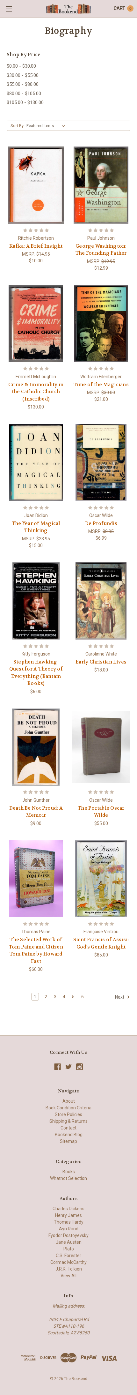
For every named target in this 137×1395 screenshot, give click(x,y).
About (68, 1101)
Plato (68, 1248)
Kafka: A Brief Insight (36, 246)
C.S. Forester (68, 1255)
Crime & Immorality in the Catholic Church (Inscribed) (35, 391)
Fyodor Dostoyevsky (68, 1235)
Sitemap (68, 1141)
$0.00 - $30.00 (21, 66)
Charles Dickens (68, 1208)
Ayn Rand (68, 1228)
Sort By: (18, 125)
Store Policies (68, 1114)
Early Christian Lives (101, 662)
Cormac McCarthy (68, 1262)
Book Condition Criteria (68, 1107)
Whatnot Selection (68, 1178)
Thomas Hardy (68, 1222)
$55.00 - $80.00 (23, 84)
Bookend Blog (69, 1134)
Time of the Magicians (101, 384)
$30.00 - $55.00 (23, 75)
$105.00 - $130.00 (25, 102)
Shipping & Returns (68, 1121)
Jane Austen (69, 1242)
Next (120, 997)
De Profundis (101, 523)
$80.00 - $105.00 (24, 93)
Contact (68, 1127)
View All (68, 1275)
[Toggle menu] (9, 9)
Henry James (68, 1215)
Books (68, 1171)
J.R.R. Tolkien (68, 1268)
